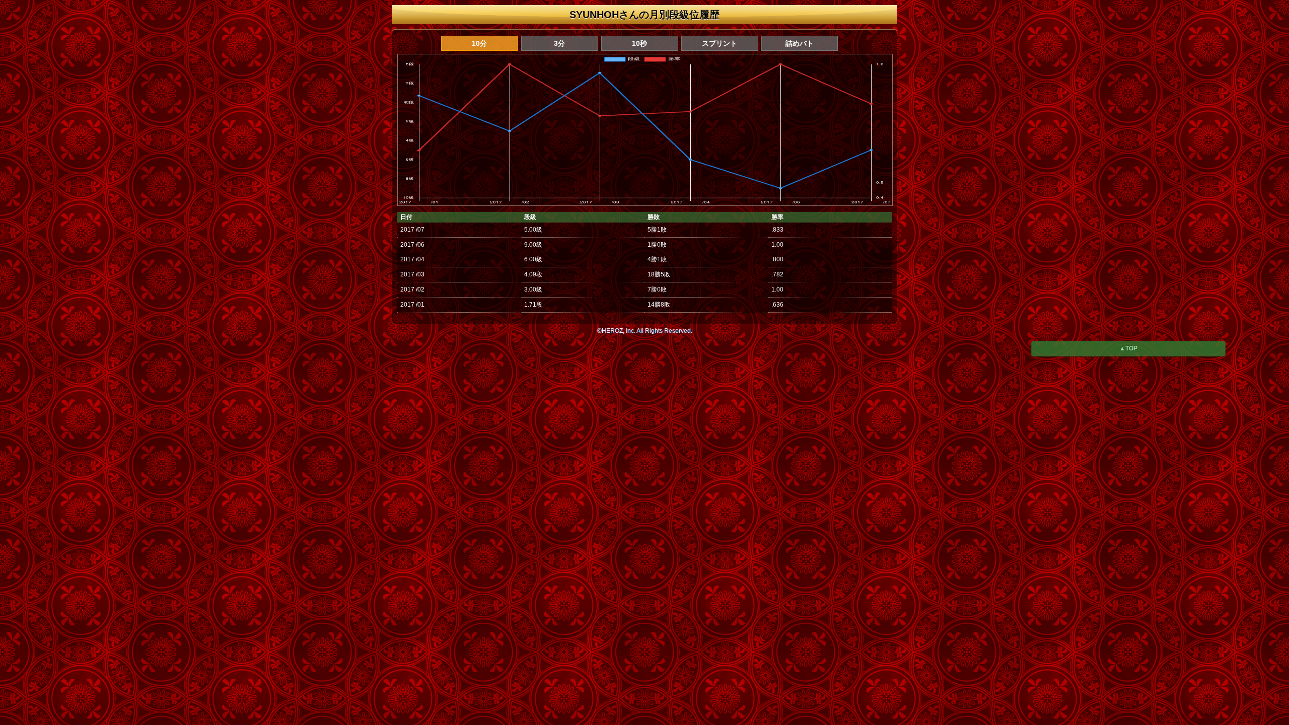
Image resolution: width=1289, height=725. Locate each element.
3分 (559, 43)
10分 (479, 43)
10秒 (639, 43)
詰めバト (799, 43)
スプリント (719, 43)
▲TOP (1128, 348)
